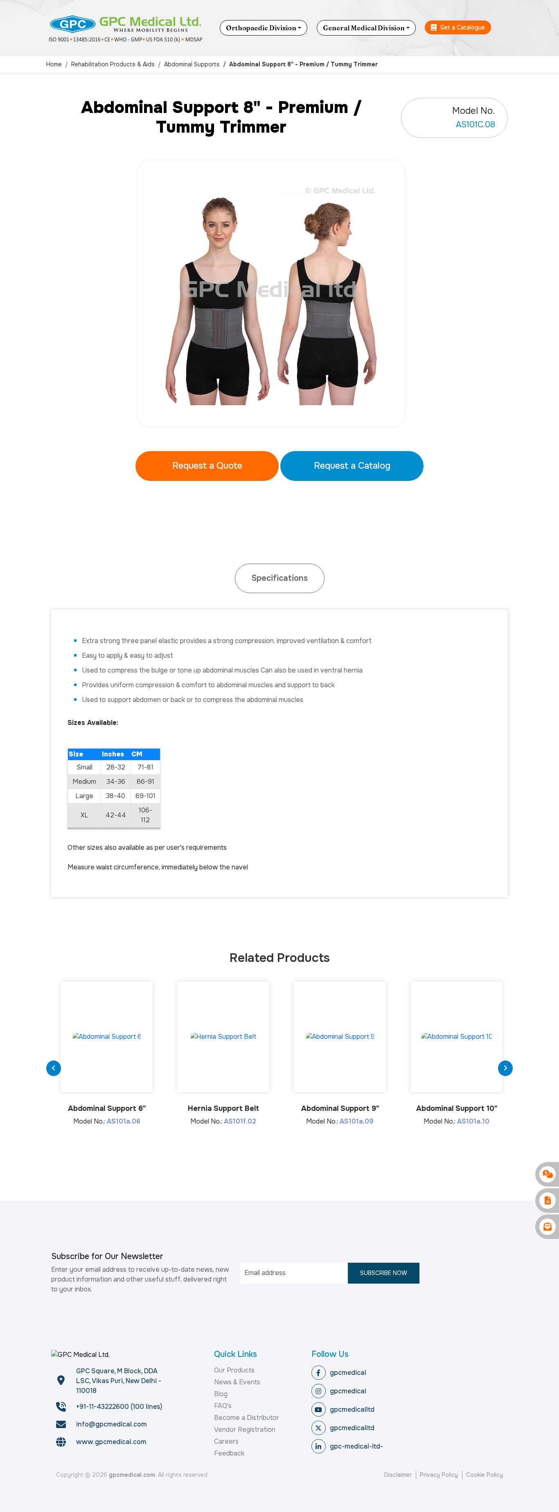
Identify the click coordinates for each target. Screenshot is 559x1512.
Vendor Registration (244, 1429)
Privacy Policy (439, 1474)
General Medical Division (364, 28)
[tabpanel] (279, 293)
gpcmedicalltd (352, 1409)
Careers (226, 1441)
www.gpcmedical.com (111, 1442)
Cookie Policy (484, 1474)
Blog (221, 1394)
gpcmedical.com (132, 1474)
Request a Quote (207, 466)
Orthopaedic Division (261, 28)
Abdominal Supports (192, 64)
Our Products (234, 1370)
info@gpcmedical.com (111, 1424)
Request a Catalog (352, 466)
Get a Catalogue (462, 27)
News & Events (237, 1382)
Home (54, 64)
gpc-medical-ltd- (356, 1446)
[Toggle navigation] (506, 28)
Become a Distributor (246, 1417)
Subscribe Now (383, 1273)
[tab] (280, 578)
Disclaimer (398, 1474)
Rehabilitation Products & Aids (113, 64)
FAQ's (223, 1405)
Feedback (229, 1453)
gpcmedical (348, 1372)
